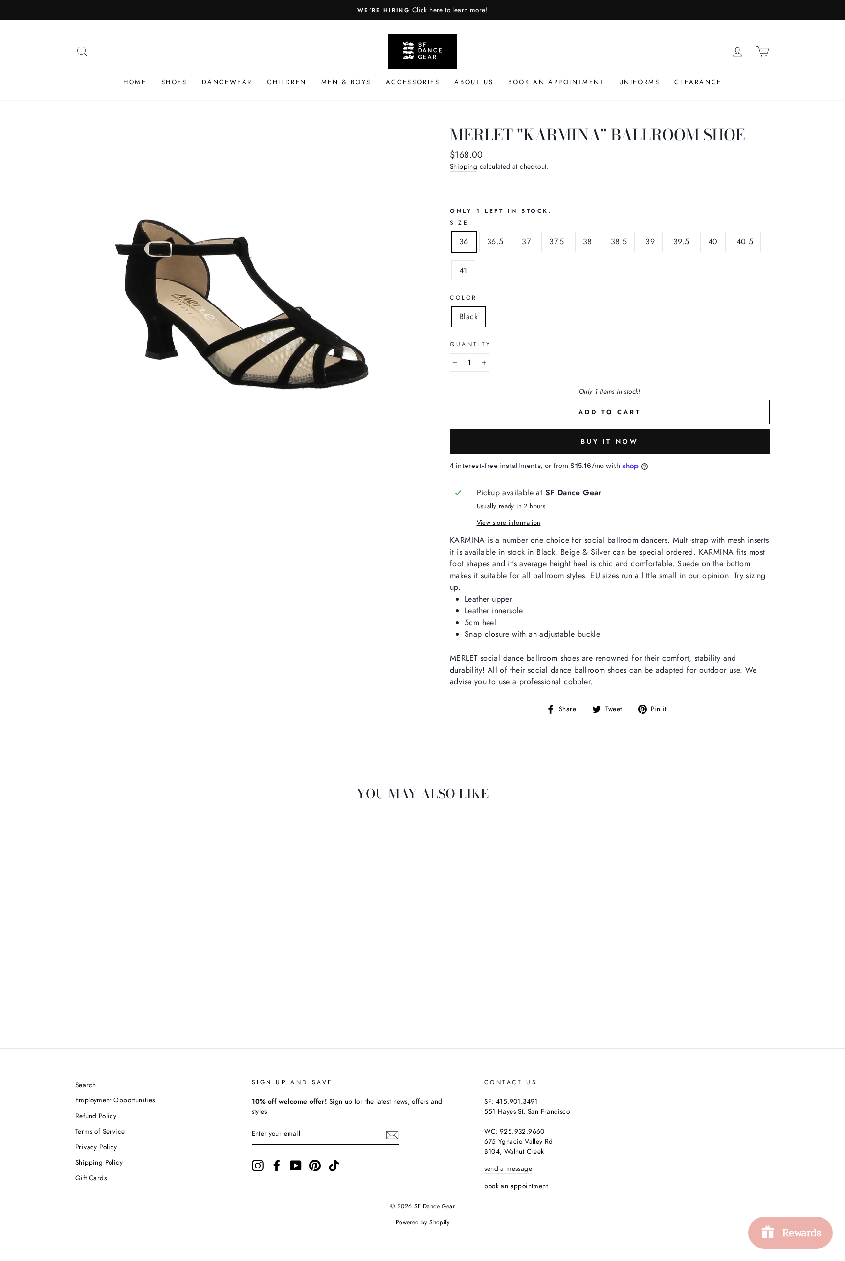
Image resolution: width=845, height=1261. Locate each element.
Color (463, 297)
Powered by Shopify (422, 1222)
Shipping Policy (99, 1162)
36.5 (495, 241)
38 (587, 241)
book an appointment (516, 1186)
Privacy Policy (96, 1147)
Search (85, 1085)
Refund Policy (95, 1116)
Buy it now (610, 441)
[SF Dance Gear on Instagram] (258, 1165)
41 (463, 270)
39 (650, 241)
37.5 (556, 241)
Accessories (413, 82)
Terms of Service (100, 1131)
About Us (473, 82)
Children (287, 82)
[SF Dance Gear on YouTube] (296, 1165)
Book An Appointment (556, 82)
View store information (509, 522)
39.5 (681, 241)
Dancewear (227, 82)
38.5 (619, 241)
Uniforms (639, 82)
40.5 (745, 241)
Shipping (463, 166)
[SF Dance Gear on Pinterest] (315, 1165)
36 (463, 241)
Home (134, 82)
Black (468, 316)
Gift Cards (91, 1178)
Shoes (174, 82)
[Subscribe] (392, 1134)
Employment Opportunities (115, 1100)
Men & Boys (346, 82)
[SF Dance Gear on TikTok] (334, 1165)
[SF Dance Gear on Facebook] (277, 1165)
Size (459, 222)
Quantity (470, 344)
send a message (508, 1168)
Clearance (697, 82)
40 (713, 241)
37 (526, 241)
